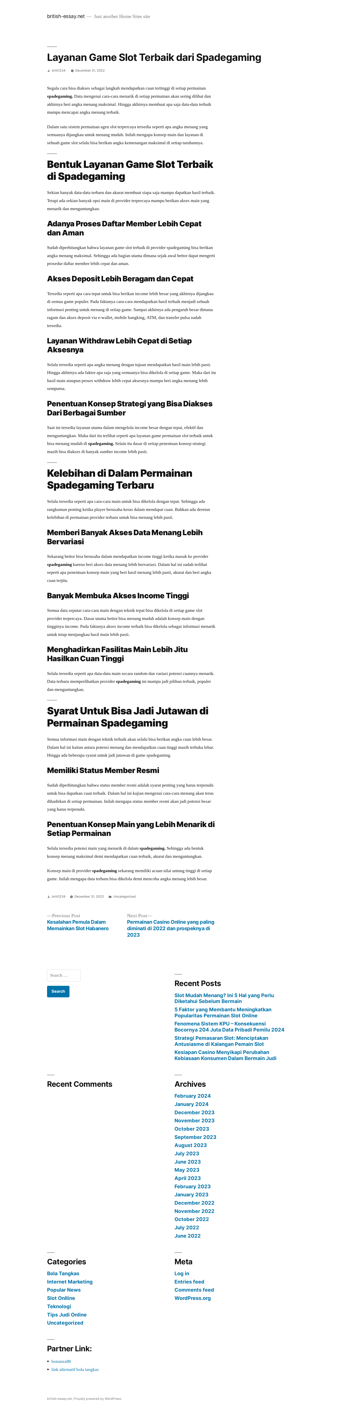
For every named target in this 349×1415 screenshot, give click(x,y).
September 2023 (195, 1137)
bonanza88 (61, 1361)
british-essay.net (66, 16)
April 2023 (187, 1178)
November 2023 (194, 1120)
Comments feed (194, 1290)
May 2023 (186, 1170)
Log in (181, 1273)
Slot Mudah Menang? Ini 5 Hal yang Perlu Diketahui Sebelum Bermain (224, 998)
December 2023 (194, 1112)
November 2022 (194, 1211)
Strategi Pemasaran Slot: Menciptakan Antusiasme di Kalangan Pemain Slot (221, 1041)
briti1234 (58, 70)
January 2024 (191, 1104)
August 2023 (190, 1145)
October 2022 (191, 1219)
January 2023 (191, 1195)
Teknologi (59, 1306)
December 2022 (194, 1203)
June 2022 (187, 1236)
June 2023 (187, 1162)
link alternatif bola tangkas (75, 1369)
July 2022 (186, 1227)
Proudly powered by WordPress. (98, 1399)
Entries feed (189, 1282)
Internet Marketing (70, 1282)
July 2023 (186, 1153)
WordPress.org (192, 1298)
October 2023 (191, 1129)
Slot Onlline (61, 1298)
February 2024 (192, 1096)
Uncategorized (124, 896)
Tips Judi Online (67, 1315)
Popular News (64, 1290)
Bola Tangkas (63, 1273)
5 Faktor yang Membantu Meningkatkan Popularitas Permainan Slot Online (222, 1012)
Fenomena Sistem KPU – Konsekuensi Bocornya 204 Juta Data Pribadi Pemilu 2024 (229, 1027)
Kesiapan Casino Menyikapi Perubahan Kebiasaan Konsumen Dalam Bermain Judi (225, 1055)
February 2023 (192, 1186)
